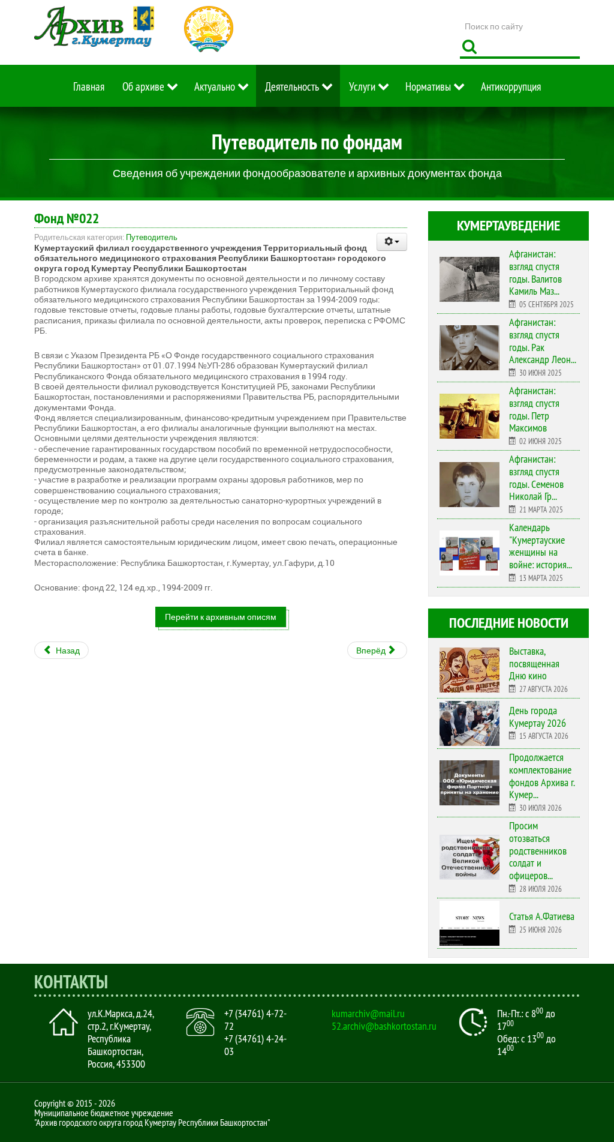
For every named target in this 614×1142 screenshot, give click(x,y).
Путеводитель (151, 237)
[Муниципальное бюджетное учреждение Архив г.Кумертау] (94, 26)
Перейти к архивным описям (220, 616)
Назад (67, 650)
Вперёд (371, 650)
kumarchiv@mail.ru (368, 1013)
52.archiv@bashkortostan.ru (384, 1026)
